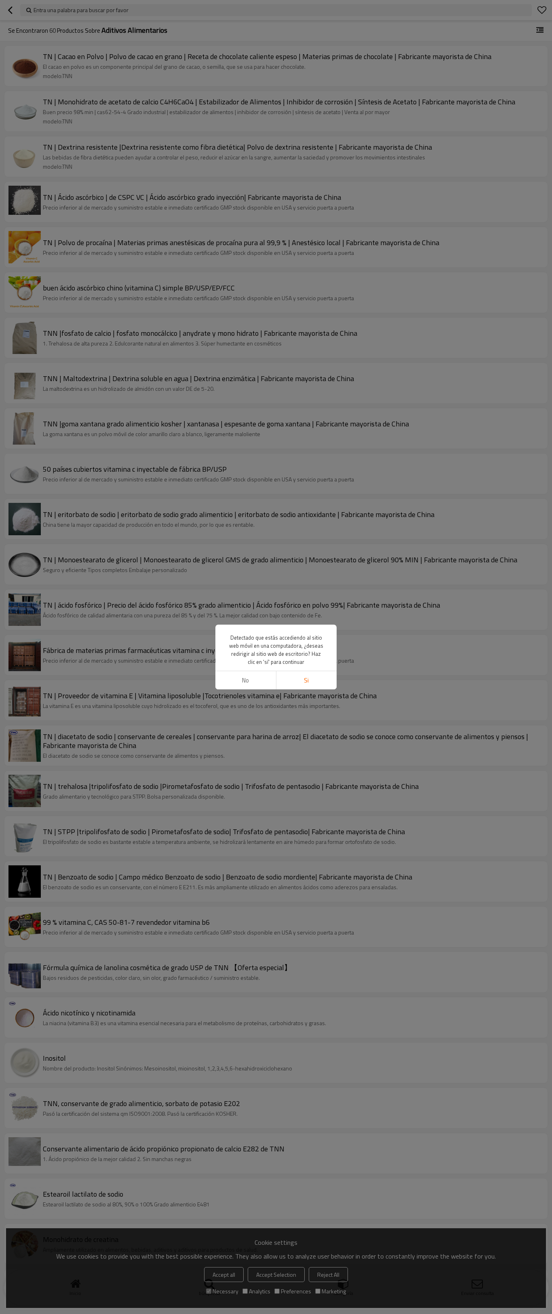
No (245, 680)
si (306, 680)
